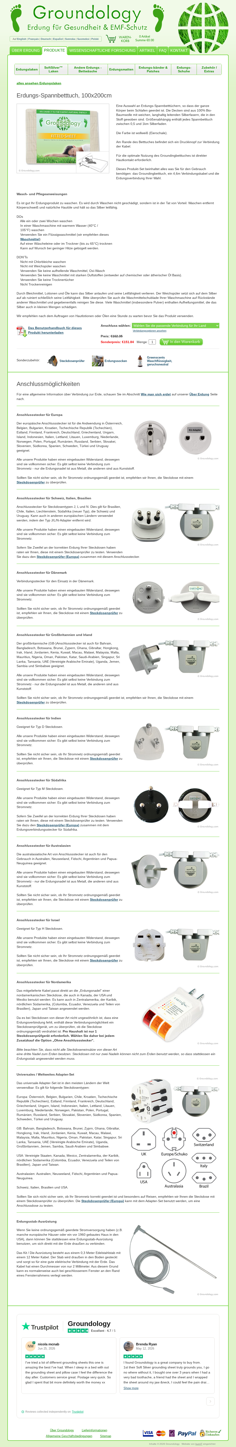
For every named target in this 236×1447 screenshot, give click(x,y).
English (21, 39)
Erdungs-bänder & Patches (153, 69)
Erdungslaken (27, 69)
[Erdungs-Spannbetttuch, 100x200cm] (66, 138)
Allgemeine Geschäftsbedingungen (69, 1436)
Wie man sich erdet (156, 394)
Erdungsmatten (121, 69)
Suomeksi (83, 39)
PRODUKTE (54, 50)
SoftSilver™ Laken (53, 69)
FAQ (162, 51)
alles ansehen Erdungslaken (39, 83)
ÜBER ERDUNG (26, 51)
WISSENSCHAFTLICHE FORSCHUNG (102, 51)
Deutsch (46, 39)
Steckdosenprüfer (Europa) (58, 557)
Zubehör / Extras (209, 69)
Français (33, 39)
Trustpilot (77, 1411)
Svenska (70, 39)
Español (58, 39)
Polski (95, 39)
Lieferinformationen (94, 1430)
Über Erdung (199, 394)
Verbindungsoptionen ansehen (149, 330)
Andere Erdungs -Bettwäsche (88, 69)
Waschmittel (29, 239)
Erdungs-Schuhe (184, 69)
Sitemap (105, 1436)
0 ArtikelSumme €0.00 (144, 38)
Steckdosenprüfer (31, 482)
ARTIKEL (147, 51)
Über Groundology (62, 1430)
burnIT (198, 1444)
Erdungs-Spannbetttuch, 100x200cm (64, 95)
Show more (131, 1388)
